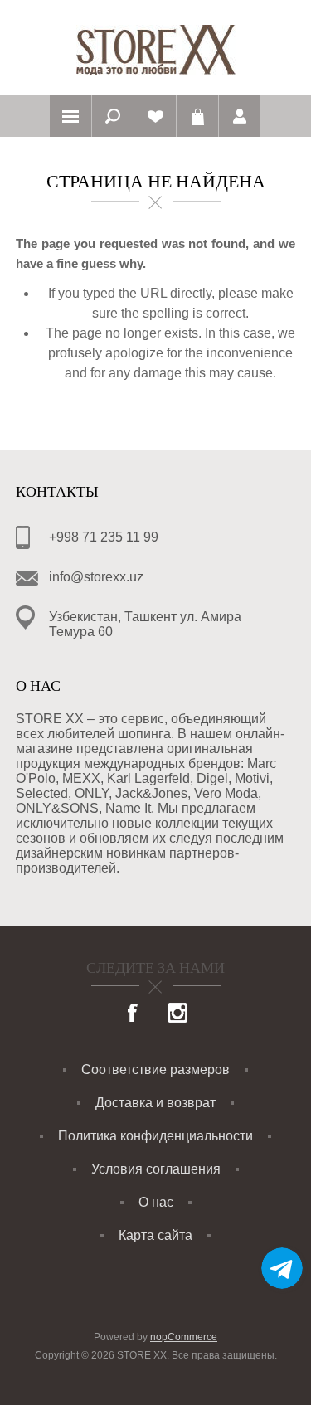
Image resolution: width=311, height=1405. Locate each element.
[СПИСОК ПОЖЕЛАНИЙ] (155, 116)
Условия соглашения (156, 1169)
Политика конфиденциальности (155, 1136)
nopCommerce (183, 1337)
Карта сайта (155, 1235)
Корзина (197, 116)
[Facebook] (133, 1014)
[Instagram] (177, 1014)
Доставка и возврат (155, 1103)
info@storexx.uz (96, 577)
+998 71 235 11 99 (103, 537)
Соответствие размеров (155, 1069)
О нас (155, 1202)
